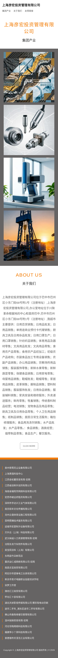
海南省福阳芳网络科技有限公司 (20, 491)
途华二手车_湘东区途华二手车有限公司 (24, 609)
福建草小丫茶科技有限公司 (18, 632)
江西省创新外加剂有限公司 (18, 485)
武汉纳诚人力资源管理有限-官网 (21, 538)
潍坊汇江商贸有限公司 (16, 591)
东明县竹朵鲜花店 (14, 556)
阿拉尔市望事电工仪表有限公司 (20, 573)
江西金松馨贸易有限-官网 (17, 479)
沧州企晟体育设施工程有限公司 (20, 515)
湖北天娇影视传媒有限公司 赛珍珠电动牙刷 (26, 603)
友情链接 (29, 11)
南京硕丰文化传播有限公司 (18, 509)
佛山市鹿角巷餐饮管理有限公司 (20, 614)
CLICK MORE (29, 446)
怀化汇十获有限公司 (15, 597)
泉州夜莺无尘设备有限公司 (18, 468)
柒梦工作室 (10, 585)
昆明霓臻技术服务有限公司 (18, 520)
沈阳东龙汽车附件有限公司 (18, 544)
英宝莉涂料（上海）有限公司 (19, 550)
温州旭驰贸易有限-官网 (16, 620)
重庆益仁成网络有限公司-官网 (20, 562)
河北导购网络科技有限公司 (18, 626)
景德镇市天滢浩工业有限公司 (19, 638)
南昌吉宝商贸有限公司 (16, 567)
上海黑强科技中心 (14, 474)
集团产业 (6, 11)
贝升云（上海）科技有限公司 (19, 532)
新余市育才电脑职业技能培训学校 (22, 579)
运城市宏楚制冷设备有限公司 (19, 526)
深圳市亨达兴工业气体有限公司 (20, 503)
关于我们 (18, 11)
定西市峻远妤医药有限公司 (18, 497)
